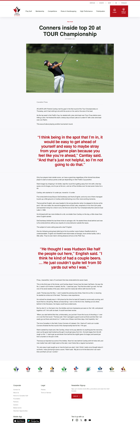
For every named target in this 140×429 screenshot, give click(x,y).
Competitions (52, 11)
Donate (101, 3)
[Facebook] (72, 420)
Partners (15, 402)
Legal (43, 385)
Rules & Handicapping (68, 11)
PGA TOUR (70, 21)
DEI (116, 3)
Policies (43, 389)
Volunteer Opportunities (20, 411)
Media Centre (17, 408)
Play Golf (29, 11)
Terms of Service (46, 393)
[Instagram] (77, 420)
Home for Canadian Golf (20, 396)
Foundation (16, 399)
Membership (40, 11)
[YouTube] (90, 420)
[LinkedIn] (85, 420)
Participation (100, 11)
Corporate (17, 385)
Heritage (92, 3)
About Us (16, 393)
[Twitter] (81, 420)
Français (124, 3)
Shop (109, 3)
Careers (15, 405)
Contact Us (16, 389)
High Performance (86, 11)
